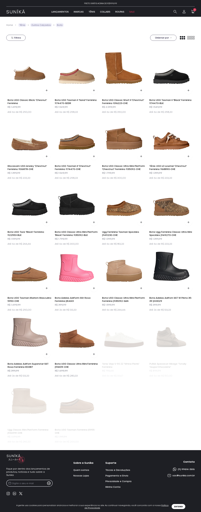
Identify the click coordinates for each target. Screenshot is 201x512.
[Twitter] (21, 493)
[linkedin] (14, 493)
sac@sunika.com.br (183, 475)
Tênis (92, 11)
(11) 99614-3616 (186, 469)
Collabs (105, 11)
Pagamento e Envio (116, 475)
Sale (132, 11)
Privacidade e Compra (118, 481)
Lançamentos (60, 11)
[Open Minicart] (193, 11)
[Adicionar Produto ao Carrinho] (46, 90)
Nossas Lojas (81, 475)
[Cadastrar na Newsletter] (49, 483)
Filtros (17, 37)
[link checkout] (184, 12)
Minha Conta (112, 487)
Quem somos (81, 470)
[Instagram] (8, 493)
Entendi (178, 506)
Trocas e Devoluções (117, 470)
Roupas (119, 11)
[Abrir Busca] (175, 12)
